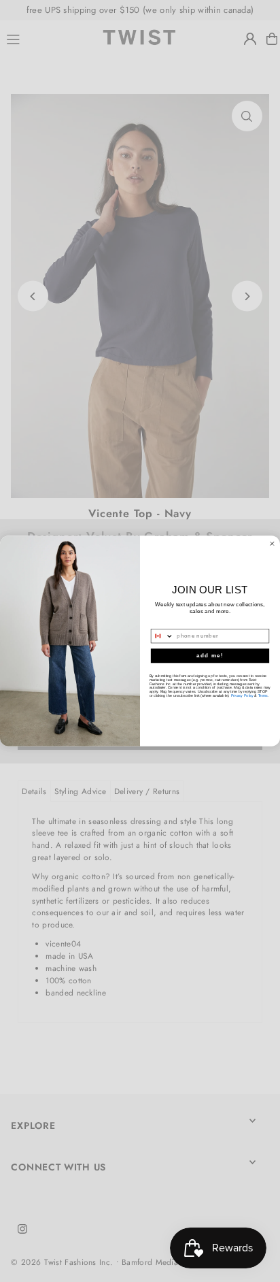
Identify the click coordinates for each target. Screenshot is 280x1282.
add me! (210, 656)
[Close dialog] (272, 543)
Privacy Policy (242, 695)
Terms (263, 695)
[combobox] (162, 636)
